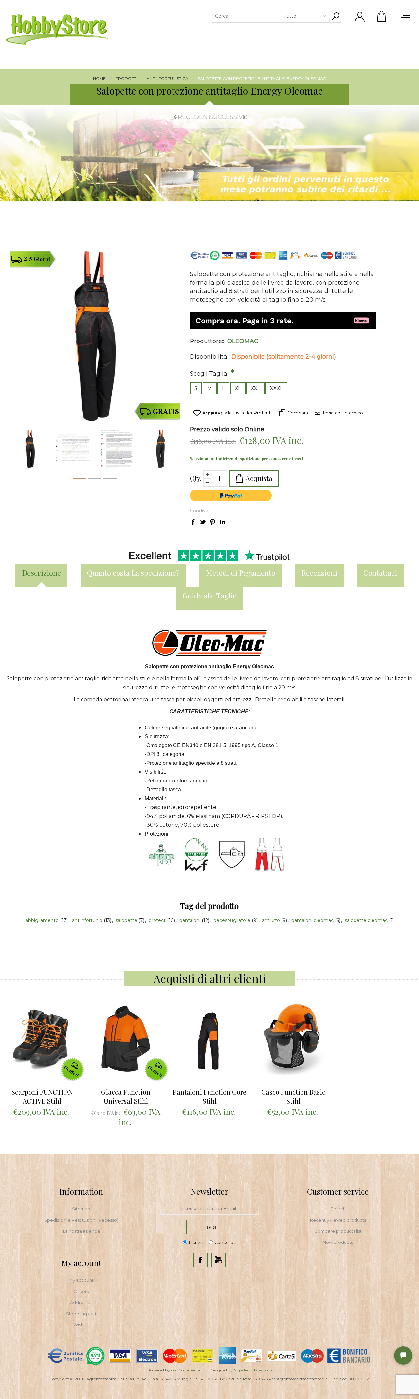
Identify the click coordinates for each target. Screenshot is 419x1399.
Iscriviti (196, 1242)
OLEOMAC (242, 341)
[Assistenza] (403, 1355)
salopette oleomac (367, 920)
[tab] (41, 575)
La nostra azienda (81, 1231)
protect (158, 920)
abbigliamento (43, 920)
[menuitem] (81, 1208)
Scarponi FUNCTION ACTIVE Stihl (42, 1096)
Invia (209, 1227)
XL (238, 388)
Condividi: (200, 511)
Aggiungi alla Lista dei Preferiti (237, 413)
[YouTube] (218, 1260)
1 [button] (79, 480)
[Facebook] (200, 1260)
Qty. (196, 478)
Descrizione (41, 573)
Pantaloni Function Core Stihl (209, 1096)
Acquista (259, 478)
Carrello (382, 16)
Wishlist (81, 1324)
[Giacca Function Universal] (126, 1039)
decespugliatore (232, 920)
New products (338, 1242)
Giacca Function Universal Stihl (125, 1096)
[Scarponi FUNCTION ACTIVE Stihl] (42, 1039)
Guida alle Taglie (209, 595)
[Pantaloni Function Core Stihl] (209, 1039)
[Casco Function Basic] (293, 1039)
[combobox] (261, 16)
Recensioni (319, 573)
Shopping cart (81, 1313)
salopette (127, 920)
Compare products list (338, 1231)
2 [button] (94, 480)
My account (81, 1280)
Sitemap (81, 1208)
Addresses (81, 1302)
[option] (209, 153)
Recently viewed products (338, 1220)
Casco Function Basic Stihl (293, 1096)
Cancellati (225, 1242)
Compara (297, 413)
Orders (81, 1291)
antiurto (271, 920)
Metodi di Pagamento (240, 573)
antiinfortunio (88, 920)
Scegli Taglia (209, 373)
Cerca (335, 16)
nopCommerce (185, 1370)
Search (338, 1208)
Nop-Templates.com (253, 1370)
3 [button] (110, 480)
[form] (209, 1209)
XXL (255, 388)
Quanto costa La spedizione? (133, 573)
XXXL (276, 388)
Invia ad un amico (343, 413)
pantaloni (190, 920)
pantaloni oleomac (313, 920)
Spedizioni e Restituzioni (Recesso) (81, 1220)
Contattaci (380, 573)
